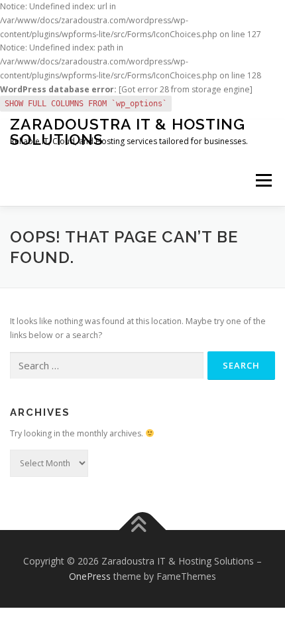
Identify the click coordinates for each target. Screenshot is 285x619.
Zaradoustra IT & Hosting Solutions (127, 131)
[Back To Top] (142, 529)
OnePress (90, 576)
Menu (263, 181)
